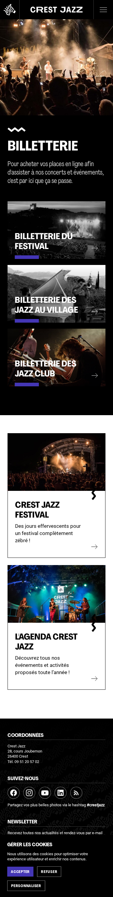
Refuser (49, 872)
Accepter (20, 872)
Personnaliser (26, 886)
